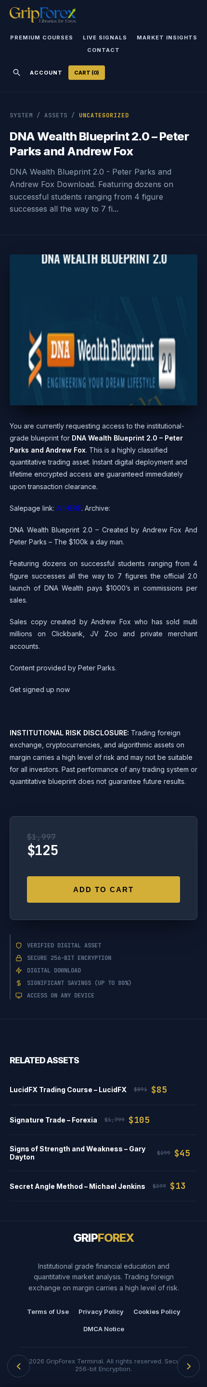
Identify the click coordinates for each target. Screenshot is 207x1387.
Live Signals (105, 37)
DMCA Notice (103, 1329)
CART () (86, 72)
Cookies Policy (157, 1311)
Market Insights (167, 37)
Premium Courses (41, 37)
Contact (103, 50)
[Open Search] (17, 72)
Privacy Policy (101, 1311)
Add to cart (103, 889)
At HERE (68, 508)
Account (46, 72)
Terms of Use (48, 1311)
